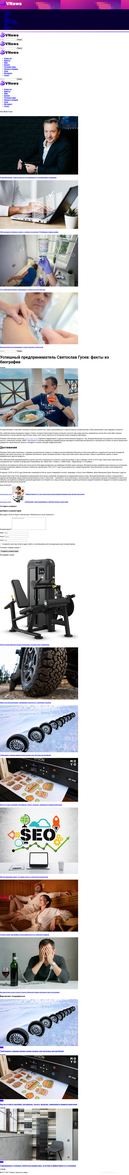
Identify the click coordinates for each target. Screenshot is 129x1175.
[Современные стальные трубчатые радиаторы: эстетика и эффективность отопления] (39, 1160)
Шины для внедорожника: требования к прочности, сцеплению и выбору (25, 702)
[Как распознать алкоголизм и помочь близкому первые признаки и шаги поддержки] (39, 989)
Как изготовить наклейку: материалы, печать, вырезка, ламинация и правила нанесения (31, 805)
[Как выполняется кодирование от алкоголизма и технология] (39, 344)
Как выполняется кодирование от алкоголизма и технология (21, 347)
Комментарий (6, 529)
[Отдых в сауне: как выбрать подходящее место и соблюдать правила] (39, 931)
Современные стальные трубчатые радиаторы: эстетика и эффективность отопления (38, 1166)
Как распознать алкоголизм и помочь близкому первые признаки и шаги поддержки (30, 992)
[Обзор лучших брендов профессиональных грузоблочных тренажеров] (39, 641)
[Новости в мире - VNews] (9, 55)
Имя (2, 533)
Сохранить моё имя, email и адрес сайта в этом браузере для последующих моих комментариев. (38, 544)
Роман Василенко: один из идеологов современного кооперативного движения (28, 177)
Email (2, 536)
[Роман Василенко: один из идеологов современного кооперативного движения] (39, 174)
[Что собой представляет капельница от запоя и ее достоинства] (39, 286)
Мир (1, 1047)
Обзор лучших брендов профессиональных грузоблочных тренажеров (24, 645)
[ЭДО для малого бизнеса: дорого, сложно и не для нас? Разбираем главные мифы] (39, 228)
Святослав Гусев (31, 439)
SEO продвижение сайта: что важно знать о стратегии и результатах (24, 877)
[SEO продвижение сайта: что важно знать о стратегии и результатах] (39, 873)
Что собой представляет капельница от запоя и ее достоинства (22, 289)
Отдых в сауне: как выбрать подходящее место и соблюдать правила (24, 935)
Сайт (1, 540)
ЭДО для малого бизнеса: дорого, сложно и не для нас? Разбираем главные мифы (29, 232)
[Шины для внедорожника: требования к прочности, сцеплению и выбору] (39, 699)
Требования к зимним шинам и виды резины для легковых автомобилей (25, 755)
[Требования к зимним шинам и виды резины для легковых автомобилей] (39, 752)
